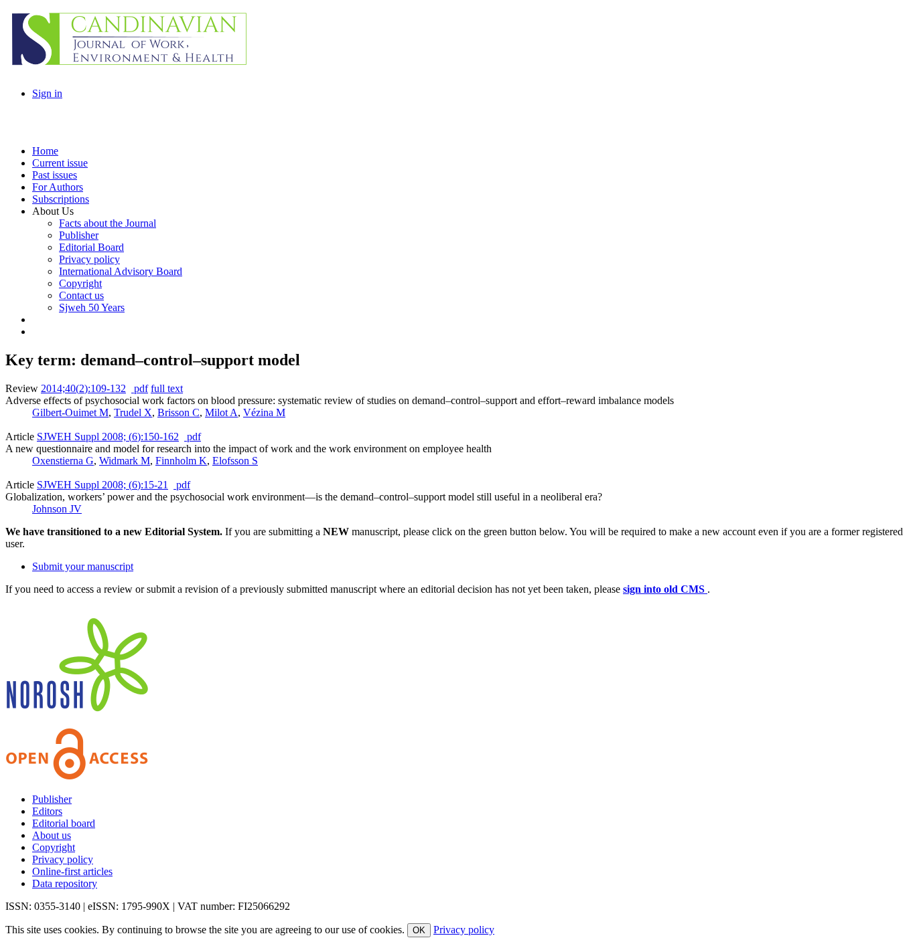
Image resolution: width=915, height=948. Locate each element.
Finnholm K (181, 460)
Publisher (52, 799)
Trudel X (133, 412)
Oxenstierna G (63, 460)
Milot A (221, 412)
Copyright (53, 847)
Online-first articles (72, 871)
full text (167, 388)
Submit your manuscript (82, 566)
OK (419, 930)
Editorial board (63, 823)
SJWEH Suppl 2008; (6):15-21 (102, 484)
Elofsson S (235, 460)
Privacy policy (62, 859)
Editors (47, 811)
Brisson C (178, 412)
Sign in (47, 93)
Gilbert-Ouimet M (70, 412)
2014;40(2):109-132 (83, 388)
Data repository (64, 883)
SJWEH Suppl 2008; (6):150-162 (108, 436)
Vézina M (264, 412)
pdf (139, 388)
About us (51, 835)
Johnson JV (57, 508)
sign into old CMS (665, 589)
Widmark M (124, 460)
